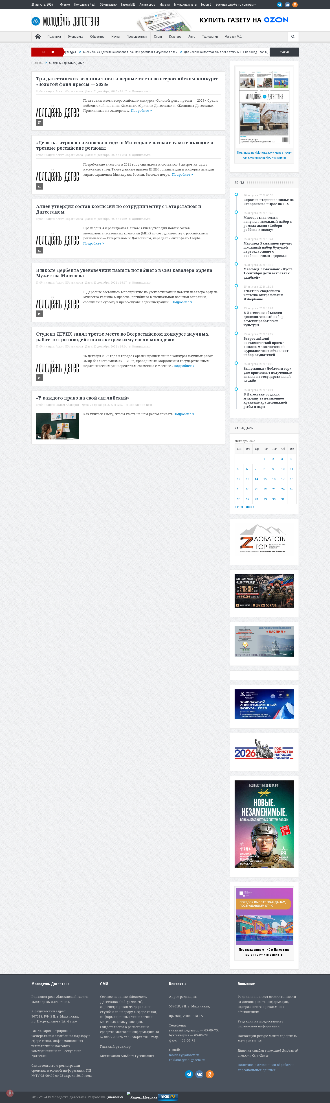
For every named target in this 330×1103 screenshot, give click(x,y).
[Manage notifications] (9, 1093)
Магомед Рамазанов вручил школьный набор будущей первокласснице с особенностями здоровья (268, 249)
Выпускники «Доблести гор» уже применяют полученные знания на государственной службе (268, 374)
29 (265, 499)
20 (247, 489)
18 (291, 479)
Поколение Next (84, 4)
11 (291, 469)
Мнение (65, 4)
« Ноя (239, 507)
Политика (54, 37)
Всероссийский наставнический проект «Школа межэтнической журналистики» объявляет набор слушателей (266, 346)
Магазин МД (233, 37)
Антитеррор (147, 4)
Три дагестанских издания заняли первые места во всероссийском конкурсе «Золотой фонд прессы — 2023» (127, 81)
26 (238, 499)
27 (247, 499)
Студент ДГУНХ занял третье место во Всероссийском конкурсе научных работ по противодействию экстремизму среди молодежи (122, 337)
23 (273, 489)
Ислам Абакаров (67, 405)
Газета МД (128, 4)
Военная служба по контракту (236, 4)
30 (273, 499)
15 (265, 479)
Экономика (75, 37)
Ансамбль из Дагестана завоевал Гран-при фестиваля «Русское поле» (88, 52)
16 (273, 479)
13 (247, 479)
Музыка (165, 4)
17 (282, 479)
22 (265, 489)
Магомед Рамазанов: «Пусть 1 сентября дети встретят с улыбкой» (268, 273)
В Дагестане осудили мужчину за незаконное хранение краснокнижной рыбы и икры (265, 400)
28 (256, 499)
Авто (191, 37)
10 (282, 469)
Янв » (250, 507)
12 (238, 479)
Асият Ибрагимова (69, 91)
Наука (116, 37)
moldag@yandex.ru (184, 1055)
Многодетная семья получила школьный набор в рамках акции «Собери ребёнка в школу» (268, 223)
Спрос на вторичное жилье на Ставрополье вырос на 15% (269, 202)
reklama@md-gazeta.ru (187, 1060)
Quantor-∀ (115, 1097)
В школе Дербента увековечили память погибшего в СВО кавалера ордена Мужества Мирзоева (124, 273)
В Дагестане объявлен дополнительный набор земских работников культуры (264, 318)
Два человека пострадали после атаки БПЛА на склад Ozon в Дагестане (190, 52)
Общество (97, 37)
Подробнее (140, 110)
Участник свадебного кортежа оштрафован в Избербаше (263, 295)
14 (256, 479)
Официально (108, 4)
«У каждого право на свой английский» (82, 398)
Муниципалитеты (185, 4)
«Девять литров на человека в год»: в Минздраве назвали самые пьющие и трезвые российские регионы (124, 145)
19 (238, 489)
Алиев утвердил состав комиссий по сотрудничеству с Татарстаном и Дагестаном (118, 209)
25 (291, 489)
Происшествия (137, 37)
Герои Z (206, 4)
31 (282, 499)
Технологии (210, 37)
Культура (175, 37)
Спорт (158, 37)
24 (282, 489)
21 (256, 489)
